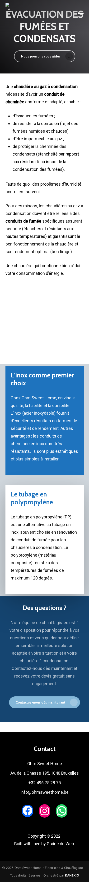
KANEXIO (72, 875)
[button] (81, 13)
